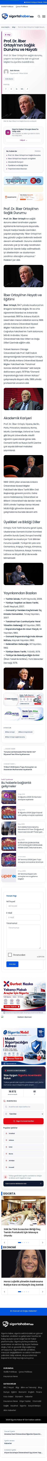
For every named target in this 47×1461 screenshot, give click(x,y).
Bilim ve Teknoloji (28, 1387)
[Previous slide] (4, 1243)
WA (22, 89)
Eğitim (14, 1392)
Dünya (6, 1392)
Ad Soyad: (10, 901)
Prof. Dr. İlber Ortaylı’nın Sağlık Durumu (24, 155)
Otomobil (37, 1401)
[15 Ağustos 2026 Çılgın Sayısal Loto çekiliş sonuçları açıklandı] (8, 813)
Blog (40, 1387)
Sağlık (6, 1405)
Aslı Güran (14, 70)
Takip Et (23, 140)
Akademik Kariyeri (15, 162)
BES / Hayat (9, 1387)
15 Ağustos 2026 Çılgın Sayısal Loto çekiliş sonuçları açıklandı (30, 814)
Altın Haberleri (10, 1410)
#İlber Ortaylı (10, 732)
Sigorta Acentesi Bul (25, 1121)
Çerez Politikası (22, 6)
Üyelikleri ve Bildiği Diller (18, 165)
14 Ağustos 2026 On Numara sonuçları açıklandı (29, 798)
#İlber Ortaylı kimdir (25, 732)
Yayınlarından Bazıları (17, 169)
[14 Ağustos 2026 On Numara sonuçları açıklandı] (8, 797)
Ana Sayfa (5, 27)
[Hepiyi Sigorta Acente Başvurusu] (23, 189)
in (16, 89)
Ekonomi (22, 1392)
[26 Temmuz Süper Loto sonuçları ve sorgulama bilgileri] (8, 875)
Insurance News (11, 1376)
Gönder (12, 964)
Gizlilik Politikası (7, 6)
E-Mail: (9, 913)
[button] (19, 1242)
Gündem (19, 1396)
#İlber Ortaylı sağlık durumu (15, 737)
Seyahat (14, 1405)
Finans (39, 1392)
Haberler (29, 1396)
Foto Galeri (8, 1396)
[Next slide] (43, 1243)
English (31, 1392)
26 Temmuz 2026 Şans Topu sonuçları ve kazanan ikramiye (30, 860)
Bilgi (13, 27)
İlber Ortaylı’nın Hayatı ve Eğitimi (22, 158)
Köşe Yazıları (25, 1401)
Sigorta (23, 1405)
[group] (23, 1217)
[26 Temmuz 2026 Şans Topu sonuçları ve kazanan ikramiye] (8, 860)
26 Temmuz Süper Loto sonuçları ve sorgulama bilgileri (28, 876)
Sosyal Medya (34, 1405)
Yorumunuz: (11, 923)
